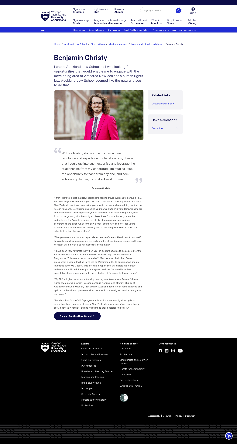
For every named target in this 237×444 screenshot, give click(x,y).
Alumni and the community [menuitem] (184, 30)
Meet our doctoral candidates (146, 44)
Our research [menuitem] (114, 30)
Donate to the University (132, 369)
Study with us (98, 44)
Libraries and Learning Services (97, 371)
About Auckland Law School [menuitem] (136, 30)
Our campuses (88, 365)
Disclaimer (190, 416)
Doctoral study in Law (163, 103)
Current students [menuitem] (96, 30)
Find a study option (91, 382)
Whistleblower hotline (131, 386)
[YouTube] (180, 351)
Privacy (178, 416)
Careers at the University (94, 399)
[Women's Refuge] (124, 401)
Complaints (125, 374)
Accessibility (154, 416)
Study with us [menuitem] (79, 30)
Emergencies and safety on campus (134, 361)
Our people (86, 388)
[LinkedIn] (167, 351)
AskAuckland (126, 354)
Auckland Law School (75, 44)
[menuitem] (79, 10)
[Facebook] (160, 351)
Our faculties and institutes (94, 354)
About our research (91, 360)
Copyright (167, 416)
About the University (91, 348)
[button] (193, 10)
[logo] (53, 16)
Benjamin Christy (174, 44)
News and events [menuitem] (161, 30)
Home (57, 44)
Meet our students (118, 44)
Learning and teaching (92, 377)
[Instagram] (173, 351)
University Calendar (91, 394)
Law (43, 30)
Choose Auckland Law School (75, 316)
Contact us (157, 128)
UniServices (87, 405)
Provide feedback (129, 380)
